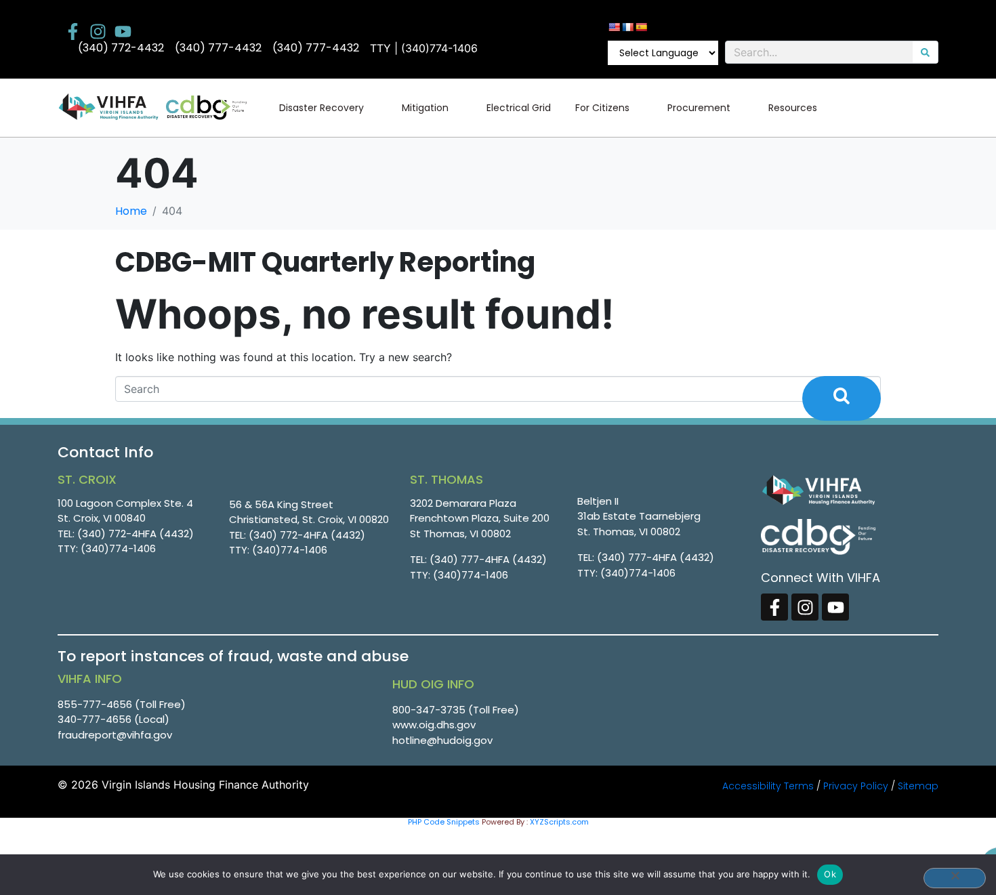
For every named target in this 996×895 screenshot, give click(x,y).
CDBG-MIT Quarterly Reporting (325, 262)
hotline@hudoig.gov (442, 740)
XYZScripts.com (559, 821)
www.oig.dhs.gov (434, 724)
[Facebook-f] (72, 31)
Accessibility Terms (768, 786)
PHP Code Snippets (444, 821)
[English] (614, 27)
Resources (792, 108)
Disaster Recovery (321, 108)
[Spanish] (641, 27)
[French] (627, 27)
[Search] (925, 52)
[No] (955, 878)
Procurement (698, 108)
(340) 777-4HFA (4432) (488, 559)
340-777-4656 (94, 719)
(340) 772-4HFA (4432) (135, 533)
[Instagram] (97, 31)
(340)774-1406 (118, 548)
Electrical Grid (518, 108)
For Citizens (602, 108)
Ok (830, 874)
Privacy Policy (855, 786)
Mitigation (425, 108)
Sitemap (918, 786)
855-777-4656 (95, 704)
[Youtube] (123, 31)
